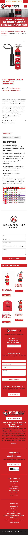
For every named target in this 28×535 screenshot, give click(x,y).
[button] (25, 6)
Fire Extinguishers (9, 31)
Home (2, 31)
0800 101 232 (14, 453)
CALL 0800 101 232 (14, 338)
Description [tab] (7, 134)
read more (14, 443)
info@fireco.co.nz (14, 340)
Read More (6, 295)
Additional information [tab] (11, 137)
